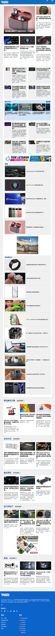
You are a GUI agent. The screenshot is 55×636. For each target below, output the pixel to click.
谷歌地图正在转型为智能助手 (32, 292)
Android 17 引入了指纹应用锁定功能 (27, 47)
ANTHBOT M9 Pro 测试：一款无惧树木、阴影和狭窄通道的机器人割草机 (27, 523)
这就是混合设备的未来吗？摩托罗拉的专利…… (36, 264)
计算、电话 (4, 618)
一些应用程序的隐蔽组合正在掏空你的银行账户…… (38, 113)
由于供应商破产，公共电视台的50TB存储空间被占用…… (11, 114)
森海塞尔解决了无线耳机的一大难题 (19, 31)
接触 (2, 604)
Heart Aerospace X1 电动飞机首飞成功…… (35, 171)
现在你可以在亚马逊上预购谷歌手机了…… (35, 212)
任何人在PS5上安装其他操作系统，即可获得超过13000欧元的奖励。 (27, 573)
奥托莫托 (3, 624)
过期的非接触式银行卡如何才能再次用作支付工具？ (11, 48)
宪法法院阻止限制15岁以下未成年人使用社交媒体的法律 (19, 88)
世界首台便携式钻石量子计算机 (33, 278)
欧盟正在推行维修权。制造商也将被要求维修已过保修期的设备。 (27, 454)
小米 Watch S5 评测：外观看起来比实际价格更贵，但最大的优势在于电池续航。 (43, 523)
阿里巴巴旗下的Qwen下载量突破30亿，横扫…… (37, 198)
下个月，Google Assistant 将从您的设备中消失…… (37, 319)
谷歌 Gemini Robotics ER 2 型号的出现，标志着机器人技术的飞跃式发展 (43, 455)
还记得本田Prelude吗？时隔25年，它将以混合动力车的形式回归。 (27, 488)
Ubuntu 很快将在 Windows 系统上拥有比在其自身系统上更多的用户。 (43, 49)
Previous (47, 102)
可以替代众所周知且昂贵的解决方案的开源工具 (11, 521)
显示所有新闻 (20, 400)
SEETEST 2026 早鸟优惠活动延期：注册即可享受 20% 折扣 (11, 422)
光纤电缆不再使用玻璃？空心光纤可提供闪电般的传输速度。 (43, 416)
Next (49, 102)
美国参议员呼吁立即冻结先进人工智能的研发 (43, 87)
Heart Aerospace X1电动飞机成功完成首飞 (43, 69)
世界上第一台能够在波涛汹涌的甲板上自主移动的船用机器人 (19, 143)
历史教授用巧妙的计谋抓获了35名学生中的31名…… (37, 346)
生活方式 (3, 622)
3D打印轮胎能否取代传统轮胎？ (33, 305)
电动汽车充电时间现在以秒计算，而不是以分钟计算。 (11, 488)
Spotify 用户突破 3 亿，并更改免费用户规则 (43, 125)
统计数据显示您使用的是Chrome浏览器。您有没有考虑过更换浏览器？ (19, 126)
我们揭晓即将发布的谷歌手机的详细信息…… (36, 388)
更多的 (41, 28)
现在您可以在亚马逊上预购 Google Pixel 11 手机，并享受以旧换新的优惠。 (19, 71)
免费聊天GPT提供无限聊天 (43, 142)
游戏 (2, 628)
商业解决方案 (4, 620)
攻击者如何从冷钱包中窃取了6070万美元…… (36, 374)
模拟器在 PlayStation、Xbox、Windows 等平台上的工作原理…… (25, 114)
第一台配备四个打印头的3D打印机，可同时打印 (37, 333)
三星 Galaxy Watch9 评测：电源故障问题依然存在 (43, 18)
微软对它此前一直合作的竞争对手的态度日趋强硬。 (27, 416)
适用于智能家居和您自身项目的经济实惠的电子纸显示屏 (11, 454)
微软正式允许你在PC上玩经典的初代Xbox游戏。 (11, 573)
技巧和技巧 (4, 626)
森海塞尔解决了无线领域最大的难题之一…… (36, 227)
